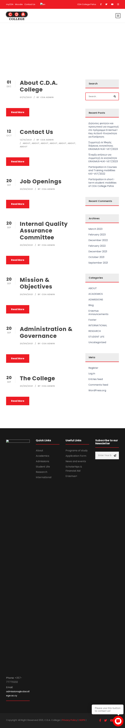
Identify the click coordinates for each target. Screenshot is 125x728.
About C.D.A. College (39, 86)
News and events (76, 461)
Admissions (42, 461)
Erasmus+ (71, 476)
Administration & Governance (46, 332)
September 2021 (98, 262)
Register (93, 368)
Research (41, 472)
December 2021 (97, 251)
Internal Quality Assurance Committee (44, 230)
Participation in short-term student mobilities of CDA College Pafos (102, 183)
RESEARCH (94, 331)
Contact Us (29, 4)
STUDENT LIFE (96, 336)
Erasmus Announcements (98, 312)
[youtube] (112, 4)
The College (37, 378)
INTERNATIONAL (97, 325)
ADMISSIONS (95, 299)
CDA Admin (47, 97)
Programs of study (77, 450)
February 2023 (97, 234)
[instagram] (118, 4)
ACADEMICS (95, 294)
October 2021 (96, 257)
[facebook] (101, 4)
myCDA (9, 4)
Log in (91, 373)
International (43, 477)
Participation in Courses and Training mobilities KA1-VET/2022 (102, 170)
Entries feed (95, 379)
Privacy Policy (69, 720)
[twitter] (106, 4)
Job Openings (41, 181)
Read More (17, 112)
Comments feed (98, 385)
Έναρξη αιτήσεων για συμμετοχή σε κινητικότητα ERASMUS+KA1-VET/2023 (103, 158)
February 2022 (97, 246)
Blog (91, 305)
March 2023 (95, 229)
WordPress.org (97, 390)
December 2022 (98, 240)
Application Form (76, 456)
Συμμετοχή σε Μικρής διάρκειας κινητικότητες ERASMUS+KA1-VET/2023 (103, 146)
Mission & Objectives (36, 283)
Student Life (43, 466)
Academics (42, 456)
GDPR (82, 720)
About (39, 450)
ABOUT (26, 143)
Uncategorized (97, 342)
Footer (92, 320)
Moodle (19, 4)
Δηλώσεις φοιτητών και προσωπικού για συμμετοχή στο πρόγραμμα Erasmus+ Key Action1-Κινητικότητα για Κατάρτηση (103, 130)
